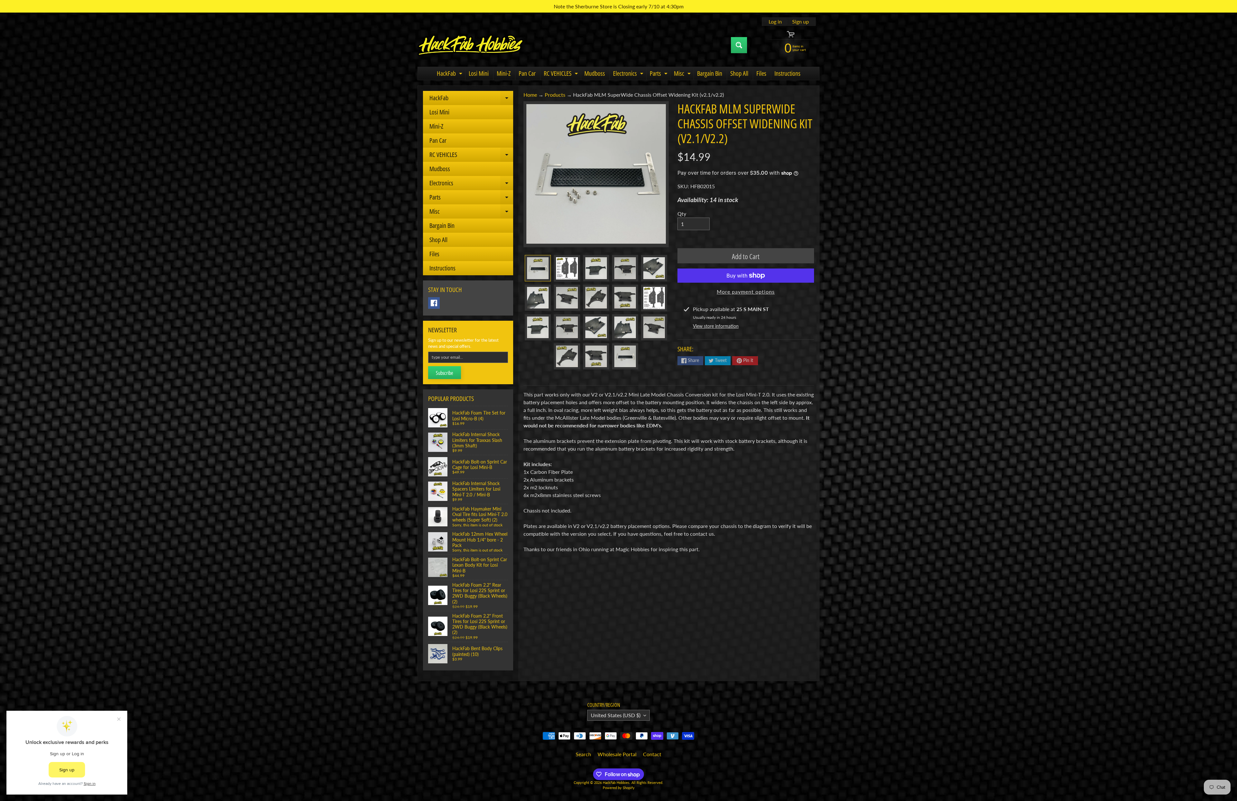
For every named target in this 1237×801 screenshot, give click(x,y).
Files (761, 73)
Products (555, 95)
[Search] (739, 45)
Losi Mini (479, 73)
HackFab (450, 74)
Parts (659, 74)
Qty (681, 213)
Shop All (739, 73)
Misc (683, 74)
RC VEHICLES (562, 74)
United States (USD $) (615, 715)
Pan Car (527, 73)
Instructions (787, 73)
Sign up (800, 21)
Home (530, 95)
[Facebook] (434, 303)
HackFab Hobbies (616, 782)
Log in (775, 21)
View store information (716, 326)
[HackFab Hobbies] (470, 45)
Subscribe (444, 372)
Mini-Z (504, 73)
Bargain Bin (709, 73)
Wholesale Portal (617, 754)
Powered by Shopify (619, 788)
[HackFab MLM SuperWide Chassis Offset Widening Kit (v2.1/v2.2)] (538, 268)
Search (583, 754)
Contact (652, 754)
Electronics (629, 74)
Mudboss (594, 73)
